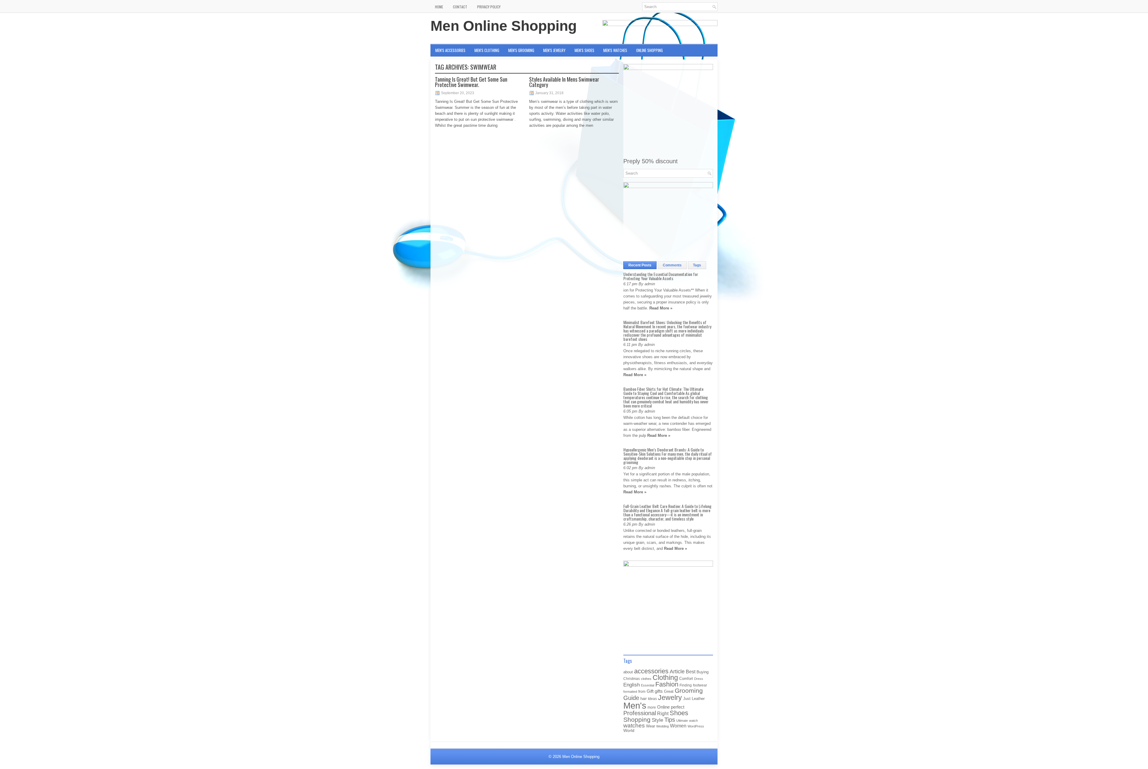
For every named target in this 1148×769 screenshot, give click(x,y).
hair (643, 698)
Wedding (662, 726)
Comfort (686, 678)
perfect (677, 707)
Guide (631, 698)
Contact (460, 6)
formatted (630, 691)
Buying (703, 672)
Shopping (637, 719)
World (628, 730)
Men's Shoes (584, 50)
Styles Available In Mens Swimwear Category (564, 82)
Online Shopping (649, 50)
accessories (651, 671)
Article (677, 672)
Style (657, 720)
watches (634, 725)
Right (662, 713)
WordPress (696, 726)
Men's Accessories (450, 50)
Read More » (660, 308)
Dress (698, 678)
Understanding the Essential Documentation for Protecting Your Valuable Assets (660, 276)
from (641, 691)
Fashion (666, 684)
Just (687, 698)
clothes (646, 678)
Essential (647, 685)
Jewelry (670, 697)
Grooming (689, 690)
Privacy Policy (488, 6)
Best (690, 671)
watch (693, 720)
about (628, 672)
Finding (686, 685)
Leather (698, 698)
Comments (672, 265)
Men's (634, 705)
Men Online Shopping (503, 26)
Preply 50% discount (650, 161)
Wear (650, 726)
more (652, 707)
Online (663, 707)
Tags (697, 265)
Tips (669, 719)
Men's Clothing (486, 50)
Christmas (631, 678)
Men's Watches (615, 50)
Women (678, 725)
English (631, 685)
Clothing (665, 677)
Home (439, 6)
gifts (659, 691)
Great (669, 691)
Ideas (652, 699)
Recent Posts (639, 265)
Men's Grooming (521, 50)
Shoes (679, 713)
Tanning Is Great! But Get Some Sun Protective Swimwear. (471, 82)
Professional (639, 713)
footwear (700, 685)
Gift (650, 691)
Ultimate (682, 720)
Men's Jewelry (554, 50)
